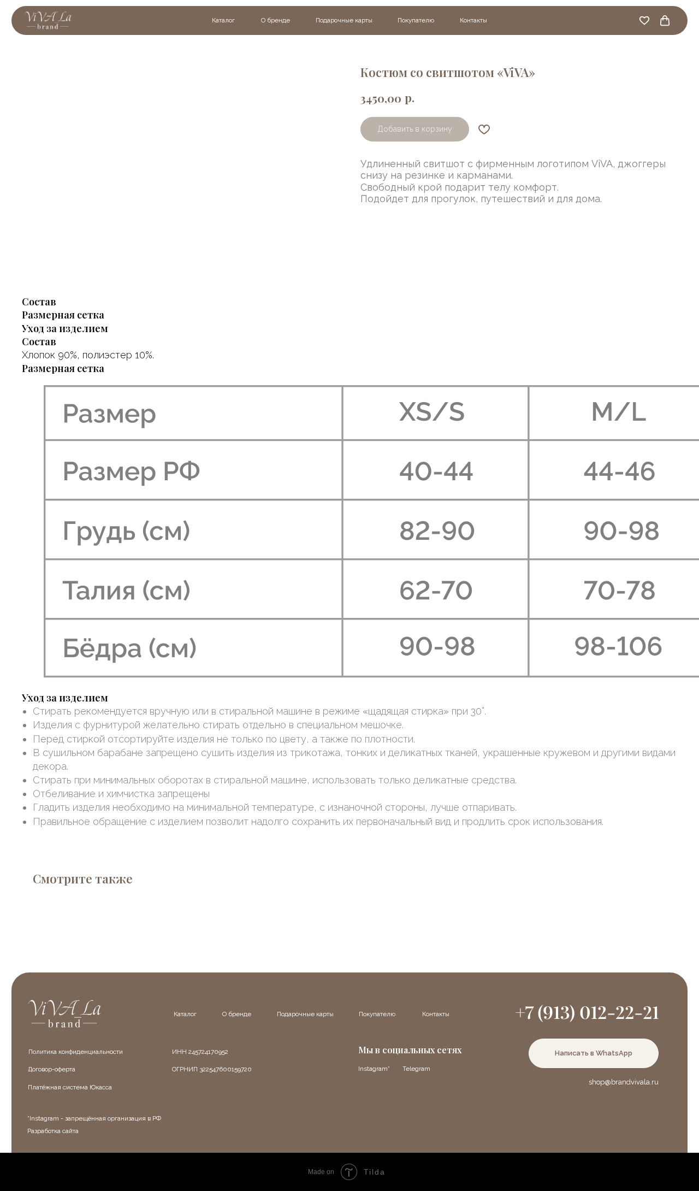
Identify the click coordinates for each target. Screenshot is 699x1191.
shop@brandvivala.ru (624, 1082)
